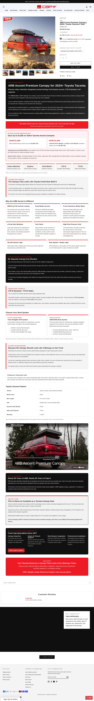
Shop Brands (13, 10)
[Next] (54, 73)
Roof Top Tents (57, 10)
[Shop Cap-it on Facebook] (51, 681)
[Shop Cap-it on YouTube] (54, 681)
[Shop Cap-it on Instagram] (48, 681)
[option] (47, 1)
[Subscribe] (67, 677)
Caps (64, 18)
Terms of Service (7, 677)
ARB (61, 20)
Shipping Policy (7, 672)
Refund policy (6, 679)
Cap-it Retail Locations (31, 672)
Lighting (48, 10)
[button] (10, 699)
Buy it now (75, 67)
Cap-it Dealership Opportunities (33, 674)
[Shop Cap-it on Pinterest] (56, 681)
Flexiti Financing (29, 684)
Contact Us (28, 687)
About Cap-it (28, 679)
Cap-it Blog (28, 682)
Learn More (88, 39)
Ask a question (10, 582)
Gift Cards (27, 677)
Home (6, 10)
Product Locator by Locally (67, 71)
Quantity (63, 54)
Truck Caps (22, 10)
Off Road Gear (68, 10)
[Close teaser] (20, 697)
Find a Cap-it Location (16, 550)
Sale (87, 10)
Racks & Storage (79, 10)
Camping (41, 10)
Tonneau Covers (32, 10)
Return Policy (6, 674)
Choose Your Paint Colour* (71, 47)
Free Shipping (63, 41)
